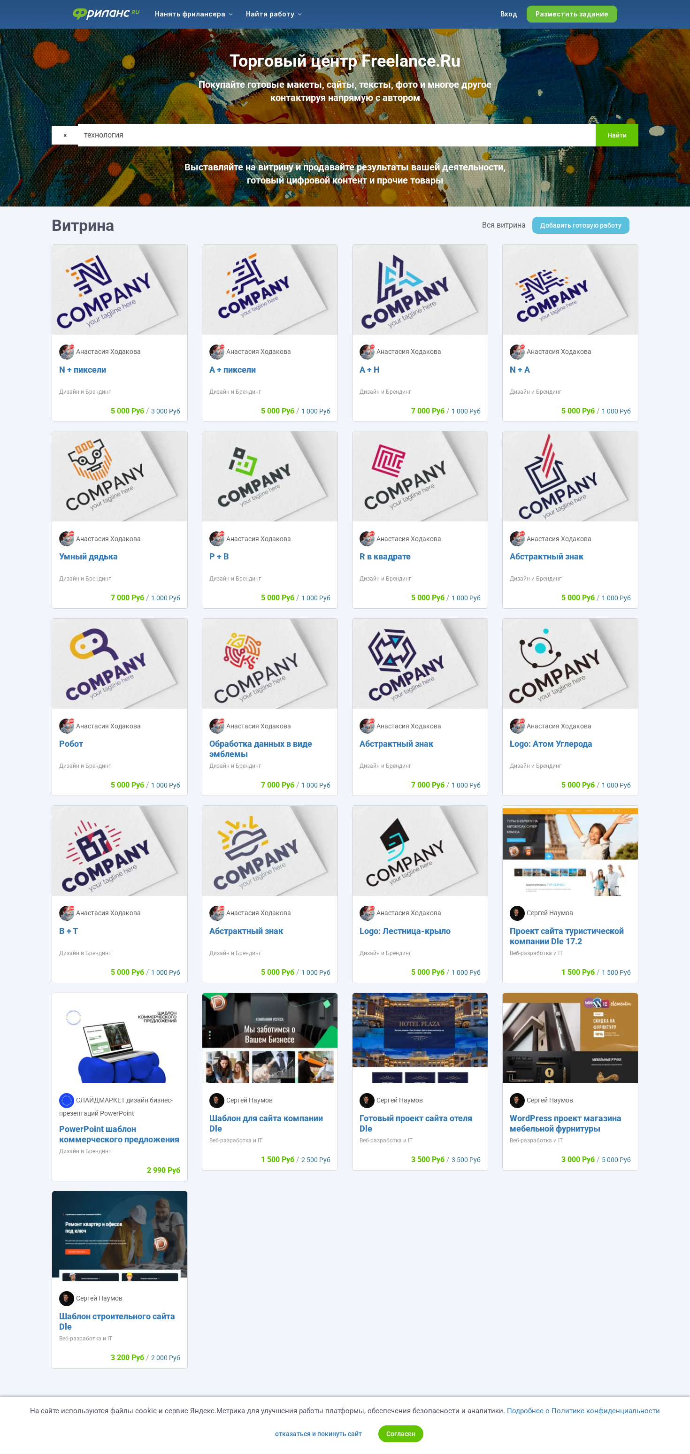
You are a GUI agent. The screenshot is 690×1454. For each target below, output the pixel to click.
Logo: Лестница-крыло (405, 931)
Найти (617, 135)
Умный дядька (88, 556)
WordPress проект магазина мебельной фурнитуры (565, 1123)
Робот (71, 744)
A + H (370, 370)
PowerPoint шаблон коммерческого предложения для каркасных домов (119, 1139)
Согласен (400, 1434)
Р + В (219, 556)
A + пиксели (232, 370)
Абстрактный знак (546, 556)
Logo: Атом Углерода (551, 744)
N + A (520, 370)
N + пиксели (82, 370)
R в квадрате (385, 556)
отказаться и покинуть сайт (318, 1434)
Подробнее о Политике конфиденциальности (583, 1411)
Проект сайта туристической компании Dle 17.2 (567, 936)
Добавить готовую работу (580, 225)
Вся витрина (504, 225)
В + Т (68, 931)
